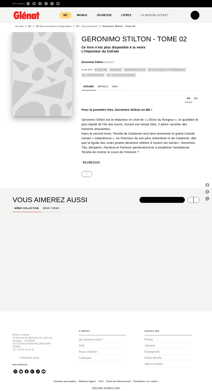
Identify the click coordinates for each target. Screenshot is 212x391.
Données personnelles (65, 381)
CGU (101, 381)
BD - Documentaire (87, 26)
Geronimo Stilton (97, 62)
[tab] (65, 15)
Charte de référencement (118, 381)
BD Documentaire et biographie (53, 26)
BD (29, 26)
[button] (153, 4)
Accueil (19, 26)
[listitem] (28, 4)
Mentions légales (87, 381)
